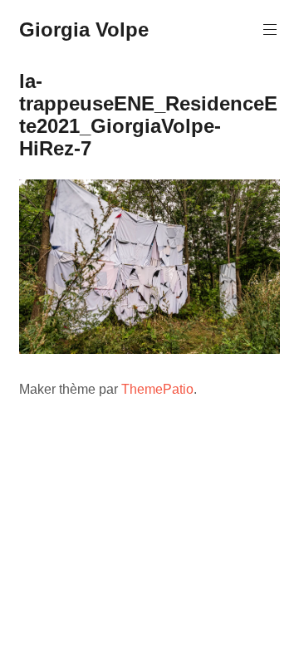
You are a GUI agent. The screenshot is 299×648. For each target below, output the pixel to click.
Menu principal (270, 30)
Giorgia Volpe (84, 29)
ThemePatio (157, 389)
